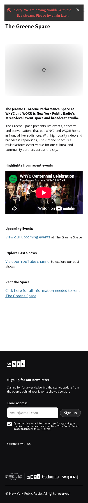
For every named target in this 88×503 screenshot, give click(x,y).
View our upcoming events (27, 237)
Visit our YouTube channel (27, 261)
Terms (46, 428)
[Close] (78, 10)
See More (64, 391)
